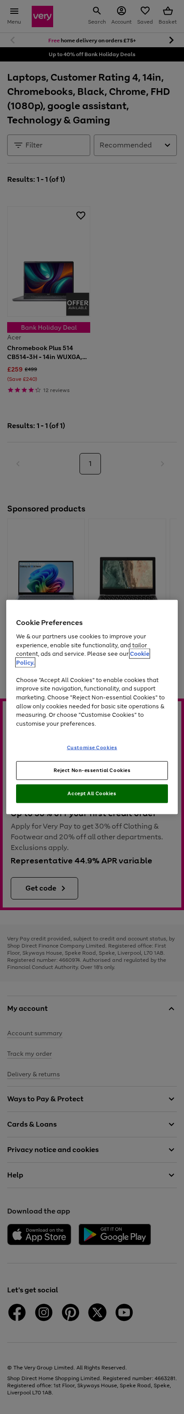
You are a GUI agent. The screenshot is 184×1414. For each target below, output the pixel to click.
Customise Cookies (92, 747)
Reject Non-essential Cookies (92, 770)
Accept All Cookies (91, 793)
